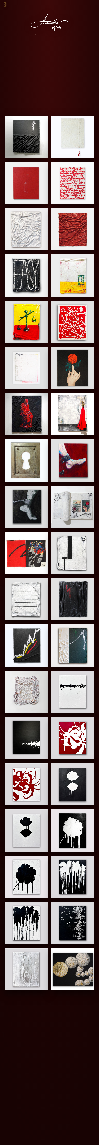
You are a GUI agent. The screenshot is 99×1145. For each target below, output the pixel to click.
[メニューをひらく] (93, 4)
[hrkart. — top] (5, 4)
